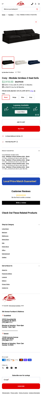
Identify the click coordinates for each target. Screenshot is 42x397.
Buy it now (21, 128)
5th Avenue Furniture (14, 305)
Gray (31, 98)
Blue (23, 98)
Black (7, 98)
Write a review (21, 203)
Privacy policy (14, 393)
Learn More (21, 112)
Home (3, 14)
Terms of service (23, 393)
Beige (15, 98)
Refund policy (6, 393)
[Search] (37, 9)
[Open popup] (22, 136)
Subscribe (21, 386)
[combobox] (21, 9)
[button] (3, 4)
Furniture (10, 14)
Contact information (34, 393)
